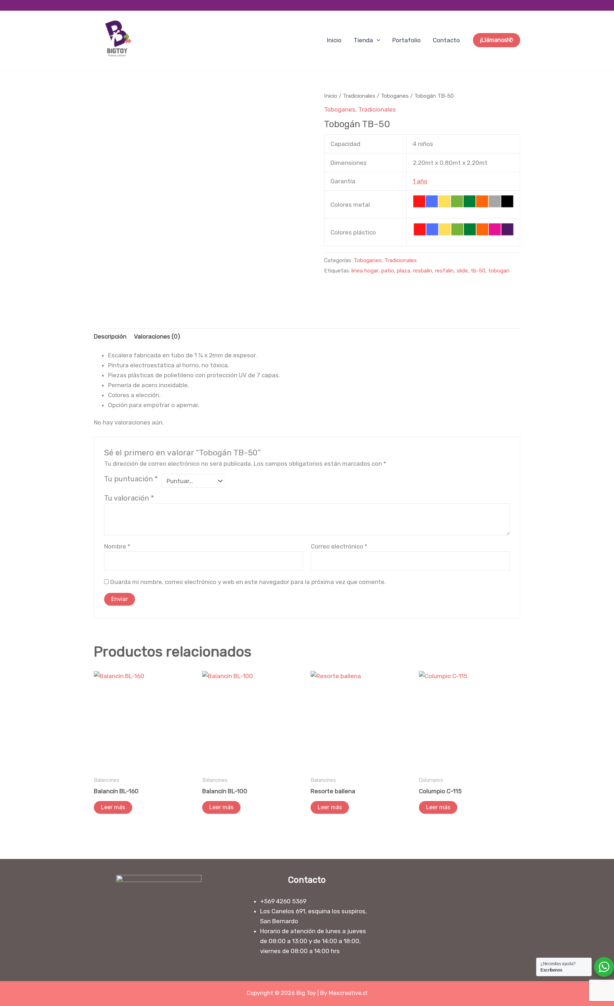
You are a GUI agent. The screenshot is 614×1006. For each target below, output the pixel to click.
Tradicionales (359, 95)
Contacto (446, 40)
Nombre (117, 546)
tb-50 (478, 270)
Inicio (334, 40)
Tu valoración (129, 498)
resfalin (444, 270)
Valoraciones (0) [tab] (157, 336)
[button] (376, 40)
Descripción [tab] (110, 336)
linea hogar (364, 270)
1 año (420, 181)
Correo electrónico (339, 546)
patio (387, 270)
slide (462, 270)
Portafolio (406, 40)
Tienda (363, 40)
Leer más (113, 807)
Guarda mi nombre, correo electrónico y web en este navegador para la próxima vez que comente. (248, 581)
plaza (403, 270)
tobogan (499, 270)
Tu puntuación (131, 479)
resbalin (422, 270)
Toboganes (395, 95)
